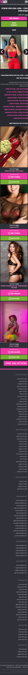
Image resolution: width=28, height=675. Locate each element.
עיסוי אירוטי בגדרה (23, 589)
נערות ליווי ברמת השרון (11, 112)
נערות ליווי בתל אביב (12, 115)
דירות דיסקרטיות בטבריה (21, 550)
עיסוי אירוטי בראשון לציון (21, 607)
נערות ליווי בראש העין (9, 106)
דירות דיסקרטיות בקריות (21, 555)
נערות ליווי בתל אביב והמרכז (20, 118)
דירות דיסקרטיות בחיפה (21, 548)
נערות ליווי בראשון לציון (21, 109)
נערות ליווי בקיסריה (22, 466)
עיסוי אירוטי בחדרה (22, 629)
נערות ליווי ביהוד (23, 101)
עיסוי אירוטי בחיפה (22, 632)
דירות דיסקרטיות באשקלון (21, 570)
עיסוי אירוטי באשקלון (22, 654)
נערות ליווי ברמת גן (23, 112)
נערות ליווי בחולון (12, 98)
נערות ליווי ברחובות (9, 109)
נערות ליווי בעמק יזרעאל (21, 461)
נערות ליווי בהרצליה (23, 98)
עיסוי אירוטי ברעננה (22, 617)
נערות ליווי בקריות (23, 469)
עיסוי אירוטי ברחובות (22, 609)
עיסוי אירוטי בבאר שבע (22, 657)
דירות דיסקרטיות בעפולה (21, 553)
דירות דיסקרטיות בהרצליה (21, 510)
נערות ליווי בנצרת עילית (21, 454)
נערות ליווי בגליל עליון (22, 434)
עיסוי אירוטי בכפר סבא (22, 599)
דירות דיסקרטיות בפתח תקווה (20, 520)
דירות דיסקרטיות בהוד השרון (20, 508)
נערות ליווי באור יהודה (22, 89)
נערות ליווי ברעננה (23, 115)
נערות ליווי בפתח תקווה (22, 106)
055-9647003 (15, 352)
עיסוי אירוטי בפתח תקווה (21, 604)
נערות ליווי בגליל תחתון (22, 436)
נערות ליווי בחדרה (23, 441)
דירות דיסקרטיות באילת (21, 565)
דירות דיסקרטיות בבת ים (21, 500)
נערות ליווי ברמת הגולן (22, 471)
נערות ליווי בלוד (24, 104)
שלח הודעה (15, 182)
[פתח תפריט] (26, 1)
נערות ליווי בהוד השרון (10, 95)
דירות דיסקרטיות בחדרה (21, 545)
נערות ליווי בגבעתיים (22, 95)
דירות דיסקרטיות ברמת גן (21, 528)
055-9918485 (15, 293)
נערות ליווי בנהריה (23, 451)
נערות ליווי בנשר (23, 456)
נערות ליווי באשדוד (10, 89)
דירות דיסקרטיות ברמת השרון (20, 531)
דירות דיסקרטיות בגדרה (21, 505)
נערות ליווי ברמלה (23, 414)
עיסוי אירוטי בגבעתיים (22, 587)
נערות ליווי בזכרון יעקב (22, 439)
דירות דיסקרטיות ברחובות (21, 526)
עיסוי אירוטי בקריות (22, 639)
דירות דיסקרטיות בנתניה (21, 518)
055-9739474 (14, 18)
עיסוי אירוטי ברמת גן (22, 612)
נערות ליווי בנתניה (14, 104)
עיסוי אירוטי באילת (23, 649)
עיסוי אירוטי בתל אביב (22, 619)
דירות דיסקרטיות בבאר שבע (20, 573)
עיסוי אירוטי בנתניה (22, 602)
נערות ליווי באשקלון (23, 92)
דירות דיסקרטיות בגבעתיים (21, 503)
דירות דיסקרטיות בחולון (21, 513)
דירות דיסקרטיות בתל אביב (21, 536)
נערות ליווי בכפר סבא (12, 101)
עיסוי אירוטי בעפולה (22, 637)
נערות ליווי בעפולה (23, 464)
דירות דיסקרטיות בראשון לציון (20, 523)
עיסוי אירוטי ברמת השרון (21, 614)
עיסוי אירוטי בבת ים (22, 584)
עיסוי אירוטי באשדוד (22, 652)
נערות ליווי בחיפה (23, 444)
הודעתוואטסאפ (14, 24)
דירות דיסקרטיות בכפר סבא (20, 515)
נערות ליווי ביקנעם (23, 449)
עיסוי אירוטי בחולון (23, 597)
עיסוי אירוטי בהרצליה (22, 594)
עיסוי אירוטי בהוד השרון (21, 592)
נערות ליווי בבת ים (12, 92)
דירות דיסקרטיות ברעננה (21, 533)
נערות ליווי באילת (23, 481)
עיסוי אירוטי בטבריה (22, 634)
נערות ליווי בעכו (23, 459)
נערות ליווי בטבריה (23, 446)
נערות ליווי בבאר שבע (22, 489)
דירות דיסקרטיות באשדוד (21, 568)
